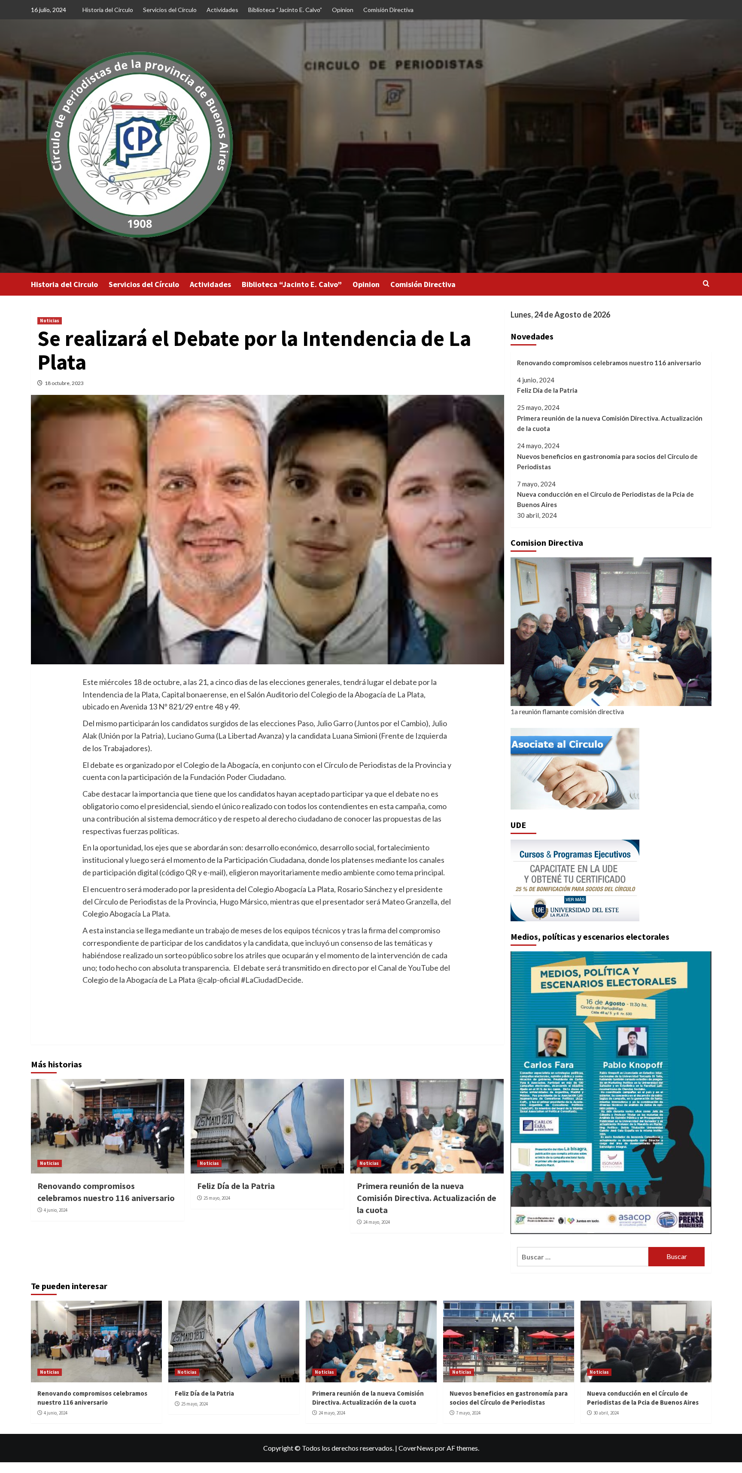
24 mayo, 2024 (376, 1222)
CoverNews (416, 1448)
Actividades (222, 9)
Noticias (49, 321)
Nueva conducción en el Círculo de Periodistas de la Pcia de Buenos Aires (605, 499)
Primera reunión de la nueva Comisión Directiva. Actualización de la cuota (426, 1197)
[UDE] (575, 879)
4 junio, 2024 (55, 1210)
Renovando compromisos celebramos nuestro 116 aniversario (609, 363)
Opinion (342, 9)
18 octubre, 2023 (64, 383)
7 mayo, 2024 (468, 1413)
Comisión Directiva (388, 9)
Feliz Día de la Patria (236, 1185)
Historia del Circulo (107, 9)
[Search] (706, 283)
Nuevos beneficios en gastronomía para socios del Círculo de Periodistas (607, 461)
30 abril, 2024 (606, 1413)
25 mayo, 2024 (217, 1198)
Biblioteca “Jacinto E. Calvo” (285, 9)
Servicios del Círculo (170, 9)
